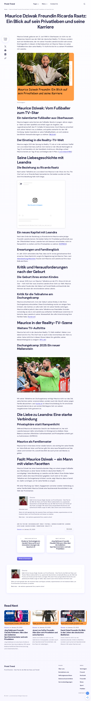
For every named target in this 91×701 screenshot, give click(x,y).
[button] (84, 4)
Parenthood (40, 526)
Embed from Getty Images (23, 356)
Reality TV (48, 526)
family (42, 524)
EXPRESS (62, 244)
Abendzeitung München (26, 259)
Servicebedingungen (65, 682)
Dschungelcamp (34, 524)
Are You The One (22, 524)
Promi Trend (9, 4)
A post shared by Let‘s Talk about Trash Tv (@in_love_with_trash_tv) (35, 225)
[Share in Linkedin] (5, 54)
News (82, 682)
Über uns (61, 669)
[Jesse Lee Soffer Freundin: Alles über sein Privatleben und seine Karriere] (45, 617)
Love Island (21, 526)
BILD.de (52, 134)
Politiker (82, 689)
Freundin (69, 529)
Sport (82, 685)
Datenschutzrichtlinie (65, 679)
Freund (82, 672)
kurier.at (31, 317)
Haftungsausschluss (65, 675)
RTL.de (43, 340)
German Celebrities (58, 524)
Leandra (67, 524)
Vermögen (83, 669)
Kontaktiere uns (63, 672)
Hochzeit (83, 675)
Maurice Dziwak (30, 526)
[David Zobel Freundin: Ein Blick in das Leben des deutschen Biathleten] (74, 617)
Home (5, 9)
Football (48, 524)
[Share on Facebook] (5, 50)
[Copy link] (5, 58)
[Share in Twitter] (5, 46)
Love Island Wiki (65, 152)
